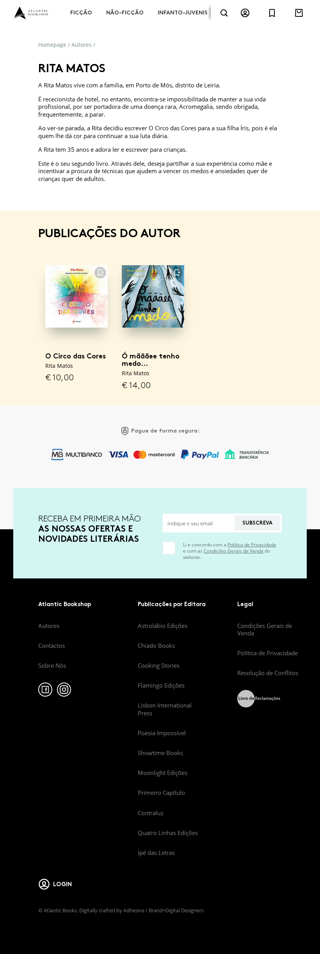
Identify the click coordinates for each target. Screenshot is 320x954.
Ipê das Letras (156, 852)
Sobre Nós (52, 665)
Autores (81, 44)
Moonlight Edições (162, 773)
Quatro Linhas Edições (168, 833)
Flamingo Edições (161, 685)
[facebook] (45, 690)
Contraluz (151, 813)
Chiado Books (156, 645)
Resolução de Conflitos (267, 673)
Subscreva (257, 523)
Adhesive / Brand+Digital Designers (163, 910)
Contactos (51, 645)
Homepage (52, 44)
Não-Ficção (125, 12)
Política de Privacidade (252, 544)
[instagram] (64, 690)
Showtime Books (160, 753)
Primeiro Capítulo (161, 792)
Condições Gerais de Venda (233, 551)
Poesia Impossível (162, 733)
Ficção (81, 12)
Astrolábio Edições (162, 625)
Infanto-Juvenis (183, 12)
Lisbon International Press (165, 708)
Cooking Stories (159, 665)
